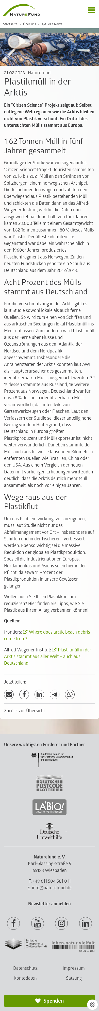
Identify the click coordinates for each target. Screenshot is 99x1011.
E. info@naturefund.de (49, 888)
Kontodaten (25, 978)
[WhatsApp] (70, 694)
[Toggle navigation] (91, 10)
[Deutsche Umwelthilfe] (49, 838)
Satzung (74, 978)
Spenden (53, 1001)
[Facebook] (24, 694)
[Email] (9, 694)
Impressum (74, 968)
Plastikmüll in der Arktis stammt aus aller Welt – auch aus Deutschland (47, 656)
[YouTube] (37, 924)
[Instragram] (61, 924)
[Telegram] (54, 694)
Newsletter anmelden (49, 904)
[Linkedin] (85, 924)
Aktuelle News (52, 24)
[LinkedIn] (39, 694)
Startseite (10, 24)
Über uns (29, 24)
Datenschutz (25, 968)
